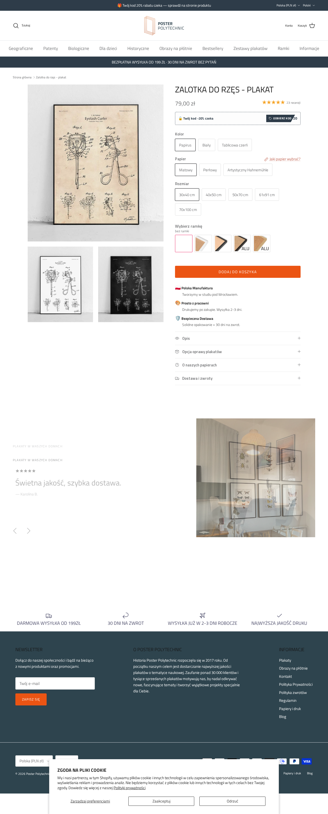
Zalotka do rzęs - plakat (51, 77)
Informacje (309, 48)
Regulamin (287, 700)
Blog (282, 717)
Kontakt (285, 676)
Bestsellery (212, 48)
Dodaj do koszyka (238, 272)
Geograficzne (21, 48)
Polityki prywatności (130, 788)
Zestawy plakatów (250, 48)
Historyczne (138, 48)
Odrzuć (232, 801)
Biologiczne (78, 48)
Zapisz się (31, 699)
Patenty (50, 48)
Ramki (283, 48)
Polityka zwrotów (293, 692)
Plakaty (285, 660)
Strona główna (22, 77)
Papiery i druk (290, 709)
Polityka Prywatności (296, 684)
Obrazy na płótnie (175, 48)
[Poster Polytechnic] (164, 25)
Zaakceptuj (161, 801)
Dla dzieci (108, 48)
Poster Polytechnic (38, 773)
